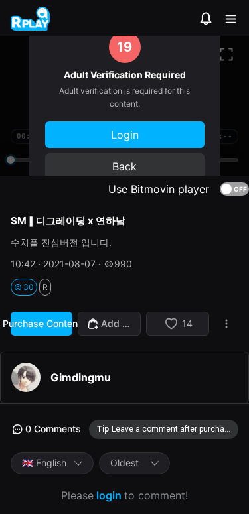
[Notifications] (205, 18)
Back (124, 166)
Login (125, 134)
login (109, 495)
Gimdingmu (80, 377)
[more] (226, 324)
